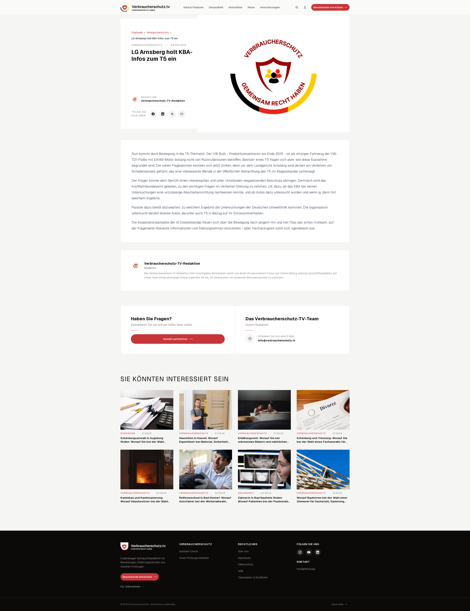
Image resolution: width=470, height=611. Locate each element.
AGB (240, 571)
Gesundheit (216, 7)
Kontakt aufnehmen (175, 339)
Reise (251, 7)
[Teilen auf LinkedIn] (162, 114)
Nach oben (338, 604)
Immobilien (235, 7)
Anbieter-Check (188, 551)
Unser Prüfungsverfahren (194, 558)
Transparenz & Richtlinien (253, 577)
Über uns (243, 551)
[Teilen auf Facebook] (153, 114)
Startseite (137, 32)
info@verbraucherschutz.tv (276, 340)
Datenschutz (245, 564)
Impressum (244, 558)
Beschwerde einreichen (328, 7)
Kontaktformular (306, 569)
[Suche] (297, 7)
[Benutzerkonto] (305, 7)
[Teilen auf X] (172, 114)
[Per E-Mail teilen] (181, 114)
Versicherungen (270, 7)
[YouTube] (309, 552)
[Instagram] (300, 552)
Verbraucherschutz (158, 32)
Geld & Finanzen (193, 7)
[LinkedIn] (317, 552)
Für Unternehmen (130, 586)
